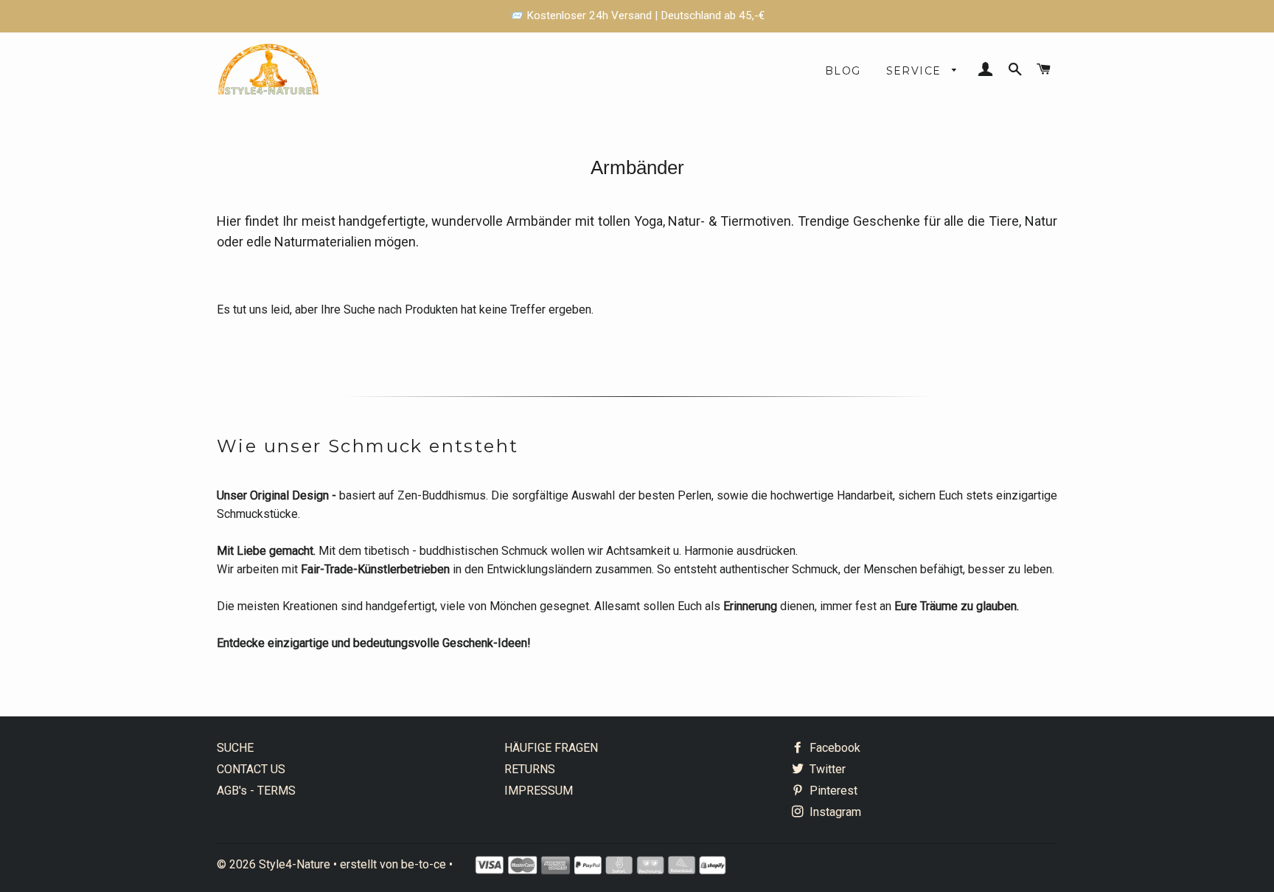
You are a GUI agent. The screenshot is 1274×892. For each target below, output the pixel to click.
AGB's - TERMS (256, 791)
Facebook (833, 748)
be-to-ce (423, 864)
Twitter (826, 769)
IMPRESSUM (538, 791)
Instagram (834, 812)
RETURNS (529, 769)
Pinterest (832, 791)
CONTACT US (251, 769)
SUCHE (235, 748)
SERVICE (915, 70)
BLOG (843, 70)
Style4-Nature (294, 864)
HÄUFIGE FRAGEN (551, 748)
